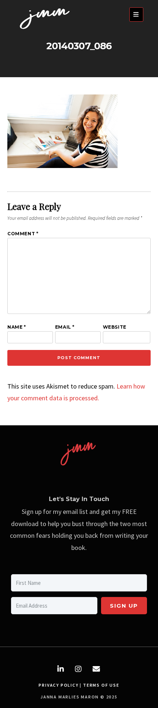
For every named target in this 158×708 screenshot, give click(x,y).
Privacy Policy (58, 685)
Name (16, 327)
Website (114, 327)
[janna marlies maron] (46, 30)
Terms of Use (101, 685)
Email (65, 327)
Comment (22, 233)
